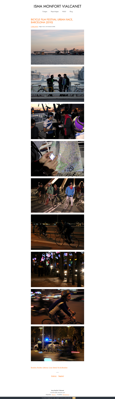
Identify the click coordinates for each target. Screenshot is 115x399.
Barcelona (33, 367)
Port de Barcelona (62, 367)
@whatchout (66, 395)
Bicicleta (39, 367)
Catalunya (34, 27)
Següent (61, 376)
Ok (74, 397)
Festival (55, 367)
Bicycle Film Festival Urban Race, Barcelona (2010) (52, 21)
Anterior (54, 376)
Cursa (50, 367)
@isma (54, 395)
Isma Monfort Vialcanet (57, 6)
